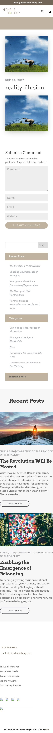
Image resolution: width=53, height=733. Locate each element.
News (12, 347)
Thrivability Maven (9, 666)
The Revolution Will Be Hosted (25, 266)
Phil (47, 729)
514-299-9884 (9, 647)
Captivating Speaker (10, 685)
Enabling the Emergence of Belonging (15, 568)
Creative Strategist (10, 675)
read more (15, 503)
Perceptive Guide (9, 671)
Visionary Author (8, 680)
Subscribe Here (17, 376)
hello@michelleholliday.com (16, 653)
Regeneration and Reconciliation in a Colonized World (24, 304)
